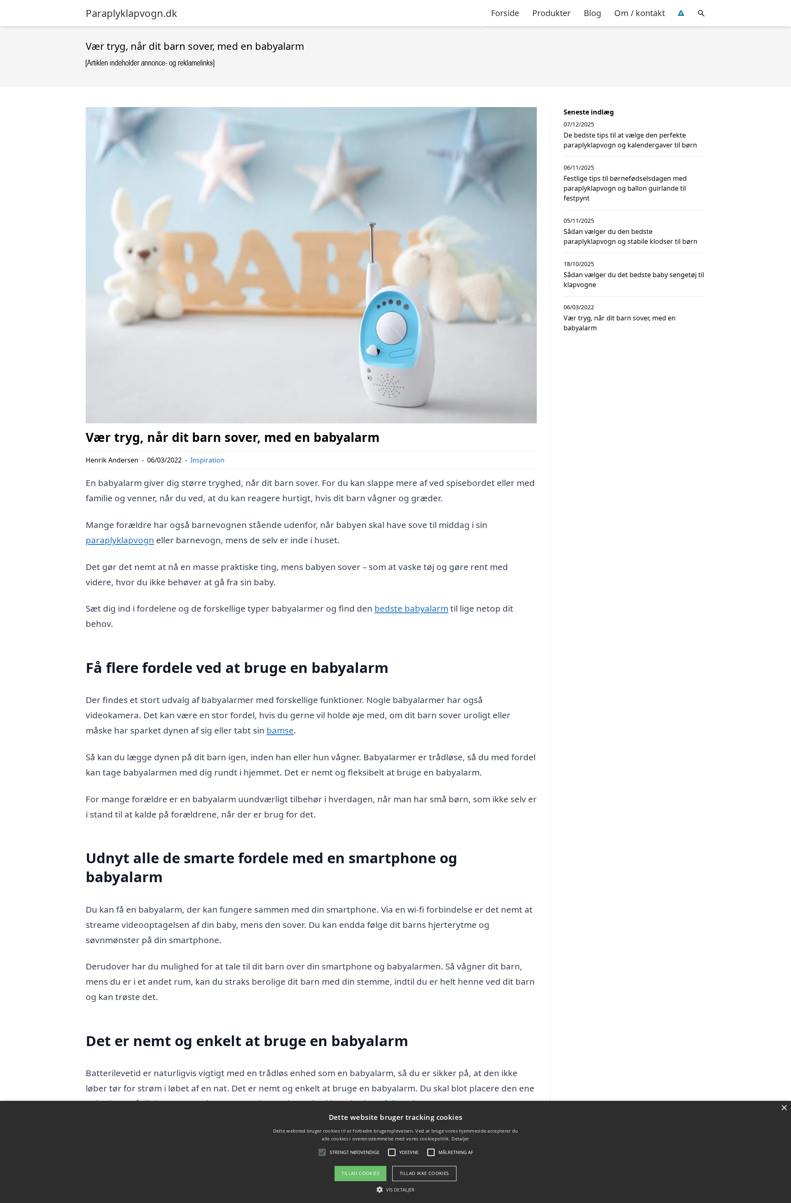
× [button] (784, 1108)
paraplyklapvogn (120, 540)
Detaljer (460, 1138)
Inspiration (207, 460)
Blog (592, 13)
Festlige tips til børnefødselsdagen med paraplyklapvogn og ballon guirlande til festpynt (625, 188)
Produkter (551, 13)
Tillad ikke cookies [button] (424, 1173)
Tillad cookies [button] (360, 1173)
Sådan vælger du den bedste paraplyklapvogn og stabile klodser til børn (630, 236)
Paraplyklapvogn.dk (131, 13)
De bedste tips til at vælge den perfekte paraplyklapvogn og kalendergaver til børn (630, 140)
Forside (505, 13)
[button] (395, 1189)
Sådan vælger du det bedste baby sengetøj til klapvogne (634, 279)
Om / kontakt (639, 13)
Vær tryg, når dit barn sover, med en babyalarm (620, 322)
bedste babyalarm (411, 608)
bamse (280, 730)
